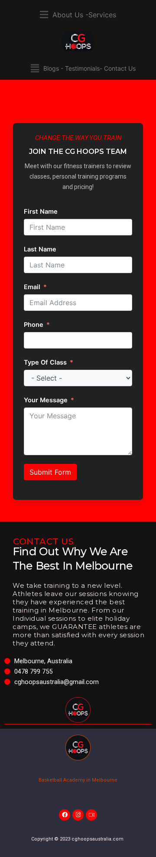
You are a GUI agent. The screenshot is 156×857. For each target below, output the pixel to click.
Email (32, 287)
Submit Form (50, 472)
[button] (78, 15)
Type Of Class (45, 362)
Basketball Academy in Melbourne (78, 780)
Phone (33, 325)
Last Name (40, 249)
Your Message (46, 400)
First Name (41, 211)
